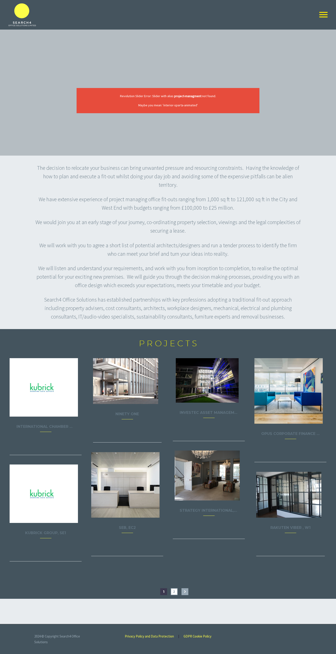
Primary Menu (323, 14)
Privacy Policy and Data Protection (149, 636)
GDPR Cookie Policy (197, 636)
